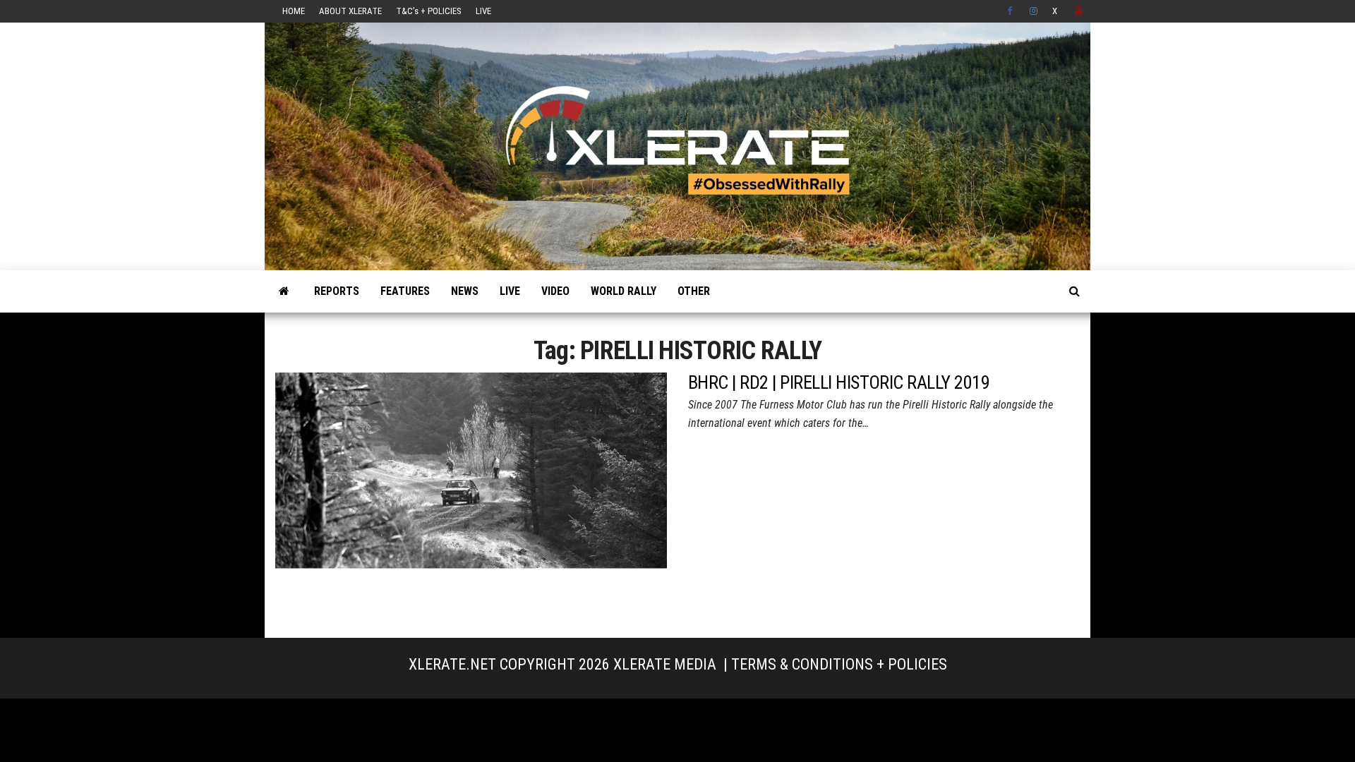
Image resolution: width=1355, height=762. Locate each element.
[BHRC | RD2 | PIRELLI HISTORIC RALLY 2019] (471, 493)
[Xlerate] (284, 291)
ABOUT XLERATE (350, 11)
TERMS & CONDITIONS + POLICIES (839, 664)
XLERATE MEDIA (664, 664)
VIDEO (555, 291)
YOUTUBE (1079, 11)
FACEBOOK (1011, 11)
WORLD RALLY (623, 291)
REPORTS (336, 291)
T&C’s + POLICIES (429, 11)
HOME (293, 11)
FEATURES (405, 291)
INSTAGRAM (1034, 11)
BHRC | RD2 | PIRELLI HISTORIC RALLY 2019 (838, 382)
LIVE (483, 11)
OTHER (694, 291)
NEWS (464, 291)
